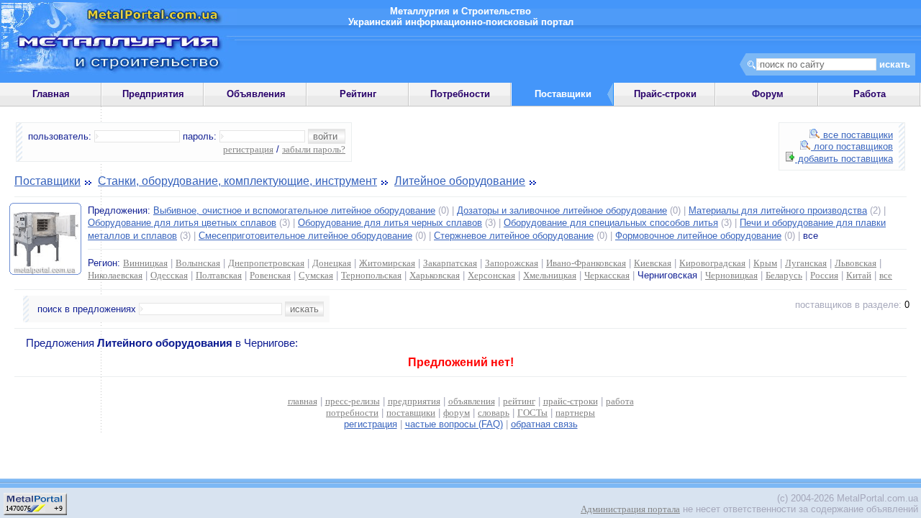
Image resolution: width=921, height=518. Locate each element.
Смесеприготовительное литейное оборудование (305, 235)
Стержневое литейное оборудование (514, 235)
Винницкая (145, 263)
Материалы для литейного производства (778, 210)
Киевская (652, 263)
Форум (768, 93)
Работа (869, 93)
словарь (493, 412)
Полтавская (219, 275)
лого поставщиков (852, 146)
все (885, 275)
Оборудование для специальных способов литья (611, 222)
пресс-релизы (352, 401)
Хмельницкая (549, 275)
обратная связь (544, 424)
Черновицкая (731, 275)
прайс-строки (570, 401)
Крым (765, 263)
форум (456, 412)
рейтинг (519, 401)
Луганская (806, 263)
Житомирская (387, 263)
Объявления (256, 93)
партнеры (575, 412)
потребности (352, 412)
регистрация (248, 149)
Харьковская (434, 275)
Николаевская (115, 275)
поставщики (410, 412)
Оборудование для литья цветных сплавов (182, 222)
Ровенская (270, 275)
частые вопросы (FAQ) (454, 424)
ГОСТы (532, 412)
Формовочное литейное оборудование (698, 235)
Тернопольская (371, 275)
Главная (51, 93)
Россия (824, 275)
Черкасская (607, 275)
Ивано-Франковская (586, 263)
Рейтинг (358, 93)
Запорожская (511, 263)
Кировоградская (712, 263)
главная (302, 401)
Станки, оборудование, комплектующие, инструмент (237, 181)
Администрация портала (630, 509)
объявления (471, 401)
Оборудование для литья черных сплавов (390, 222)
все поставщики (856, 135)
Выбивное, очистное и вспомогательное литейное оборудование (294, 210)
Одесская (169, 275)
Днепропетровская (266, 263)
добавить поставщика (844, 158)
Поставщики (47, 181)
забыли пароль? (313, 149)
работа (620, 401)
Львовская (855, 263)
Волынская (198, 263)
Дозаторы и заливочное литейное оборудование (562, 210)
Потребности (460, 93)
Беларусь (784, 275)
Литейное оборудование (459, 181)
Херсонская (491, 275)
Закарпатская (450, 263)
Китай (858, 275)
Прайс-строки (665, 93)
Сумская (316, 275)
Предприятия (153, 93)
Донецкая (331, 263)
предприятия (414, 401)
